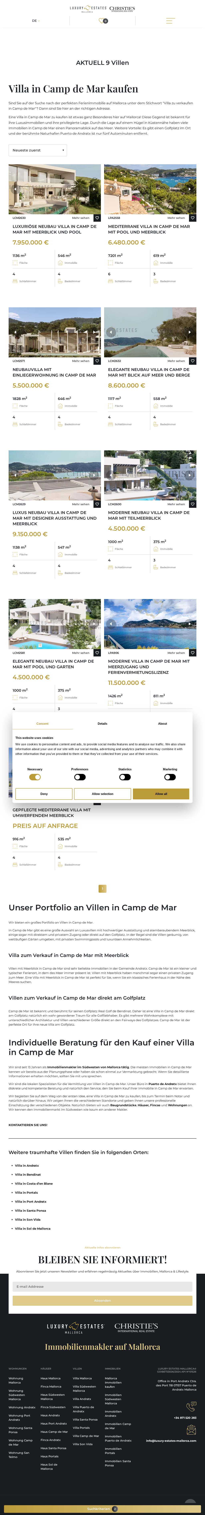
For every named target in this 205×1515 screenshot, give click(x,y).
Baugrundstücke (123, 1105)
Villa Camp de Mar (86, 1436)
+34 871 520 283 (185, 1418)
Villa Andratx (82, 1399)
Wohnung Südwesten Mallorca (17, 1395)
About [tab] (162, 723)
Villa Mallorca (82, 1378)
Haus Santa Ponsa (53, 1448)
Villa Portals (81, 1428)
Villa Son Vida (82, 1444)
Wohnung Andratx (22, 1407)
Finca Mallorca (51, 1386)
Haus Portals (49, 1456)
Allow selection (102, 794)
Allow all (161, 794)
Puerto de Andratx (163, 1084)
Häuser (143, 1105)
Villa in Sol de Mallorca (32, 1228)
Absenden (102, 1301)
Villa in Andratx (27, 1165)
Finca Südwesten (53, 1407)
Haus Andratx (50, 1415)
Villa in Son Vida (27, 1219)
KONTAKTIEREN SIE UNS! (28, 1125)
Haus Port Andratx (54, 1423)
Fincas (155, 1105)
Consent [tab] (42, 723)
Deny (44, 794)
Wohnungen (177, 1105)
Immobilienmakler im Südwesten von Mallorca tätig (88, 1067)
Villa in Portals (26, 1192)
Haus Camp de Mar (54, 1432)
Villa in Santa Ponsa (30, 1210)
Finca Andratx (51, 1440)
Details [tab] (103, 723)
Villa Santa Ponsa (85, 1419)
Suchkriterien (101, 1509)
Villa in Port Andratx (30, 1201)
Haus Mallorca (50, 1378)
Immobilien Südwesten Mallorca (113, 1399)
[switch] (80, 777)
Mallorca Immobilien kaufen (113, 1383)
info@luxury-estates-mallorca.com (171, 1441)
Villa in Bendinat (28, 1174)
